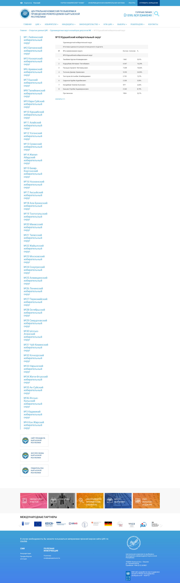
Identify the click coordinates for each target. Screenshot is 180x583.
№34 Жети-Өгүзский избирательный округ (36, 379)
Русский (36, 3)
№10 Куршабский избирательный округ (34, 114)
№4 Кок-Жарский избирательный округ (34, 425)
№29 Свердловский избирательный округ (35, 323)
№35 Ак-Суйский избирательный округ (33, 390)
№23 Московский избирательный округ (34, 259)
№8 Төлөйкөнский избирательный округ (34, 93)
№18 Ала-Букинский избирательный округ (35, 206)
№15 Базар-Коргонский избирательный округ (33, 172)
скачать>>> (60, 99)
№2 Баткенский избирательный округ (33, 50)
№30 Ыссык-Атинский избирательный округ (33, 335)
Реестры (132, 3)
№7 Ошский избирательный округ (33, 82)
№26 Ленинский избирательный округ (33, 291)
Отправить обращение (148, 3)
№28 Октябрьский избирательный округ (34, 312)
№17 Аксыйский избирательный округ (33, 195)
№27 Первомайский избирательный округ (35, 302)
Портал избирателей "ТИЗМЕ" (72, 3)
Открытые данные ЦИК (38, 30)
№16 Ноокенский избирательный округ (34, 184)
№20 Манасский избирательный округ (33, 227)
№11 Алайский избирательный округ (33, 125)
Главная (23, 30)
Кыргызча (28, 3)
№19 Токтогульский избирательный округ (35, 216)
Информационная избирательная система (106, 3)
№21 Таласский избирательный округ (33, 238)
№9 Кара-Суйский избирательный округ (34, 104)
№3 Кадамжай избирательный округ (33, 414)
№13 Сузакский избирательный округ (33, 147)
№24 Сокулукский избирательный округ (34, 270)
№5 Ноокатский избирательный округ (33, 61)
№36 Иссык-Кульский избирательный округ (33, 402)
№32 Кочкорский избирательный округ (34, 358)
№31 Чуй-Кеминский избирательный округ (36, 347)
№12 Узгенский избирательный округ (33, 136)
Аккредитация (25, 553)
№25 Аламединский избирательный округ (35, 280)
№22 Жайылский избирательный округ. (34, 248)
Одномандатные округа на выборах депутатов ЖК (70, 30)
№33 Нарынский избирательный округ (33, 369)
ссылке (23, 541)
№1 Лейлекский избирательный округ (33, 40)
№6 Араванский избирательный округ (33, 72)
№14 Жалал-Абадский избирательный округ (33, 159)
